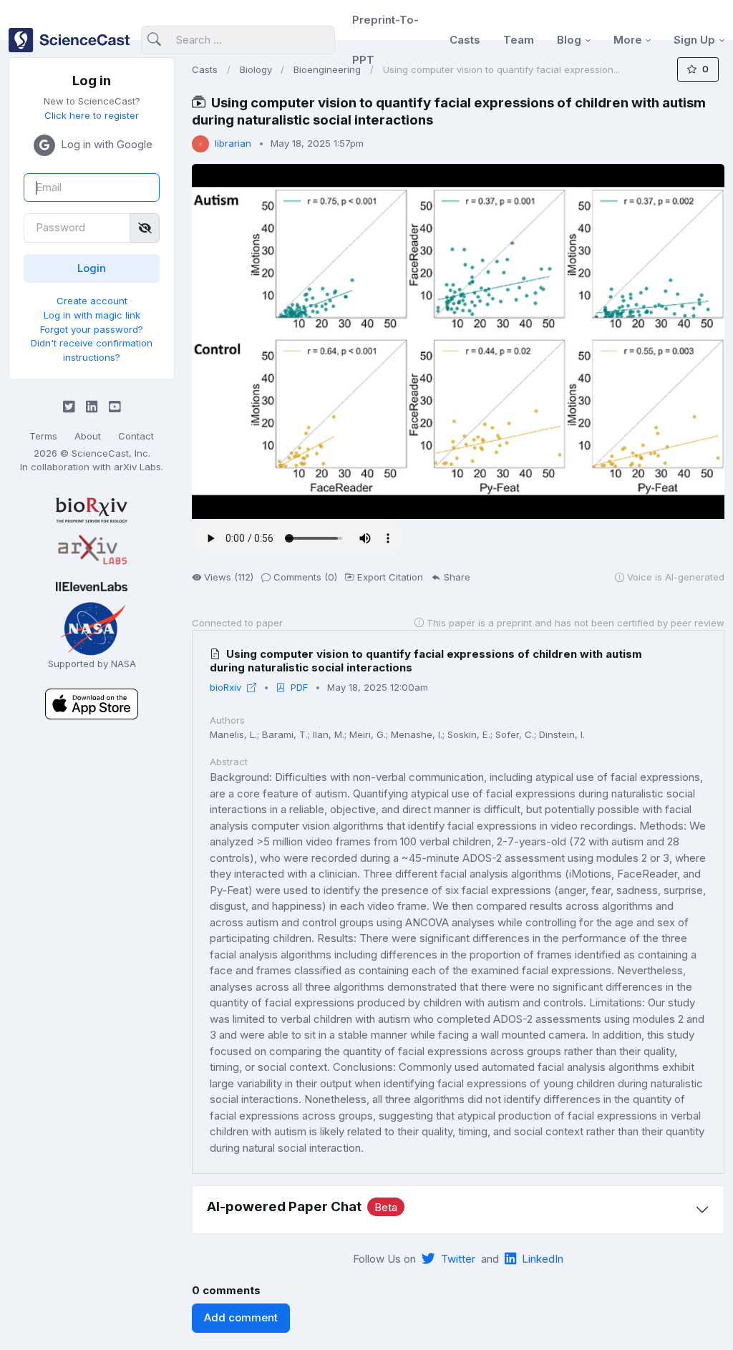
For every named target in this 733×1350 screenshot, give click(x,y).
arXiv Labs (137, 466)
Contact (136, 436)
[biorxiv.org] (91, 510)
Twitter (458, 1259)
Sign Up (694, 40)
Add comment (241, 1317)
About (87, 436)
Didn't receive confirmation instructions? (91, 350)
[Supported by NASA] (91, 627)
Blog (569, 40)
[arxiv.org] (91, 550)
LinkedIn (542, 1259)
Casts (465, 40)
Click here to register (91, 115)
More (627, 40)
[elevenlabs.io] (91, 586)
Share (457, 577)
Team (518, 40)
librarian (233, 143)
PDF (299, 687)
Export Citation (390, 577)
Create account (92, 300)
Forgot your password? (91, 329)
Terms (43, 436)
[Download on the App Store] (91, 703)
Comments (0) (305, 577)
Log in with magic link (92, 315)
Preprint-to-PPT (385, 40)
